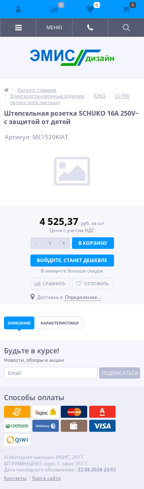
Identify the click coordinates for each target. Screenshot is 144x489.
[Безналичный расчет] (17, 440)
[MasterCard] (45, 412)
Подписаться (120, 373)
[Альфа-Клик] (45, 426)
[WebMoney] (74, 412)
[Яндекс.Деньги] (102, 412)
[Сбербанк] (74, 426)
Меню (54, 27)
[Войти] (18, 9)
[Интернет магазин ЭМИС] (6, 89)
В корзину (92, 243)
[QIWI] (17, 426)
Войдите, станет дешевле (72, 260)
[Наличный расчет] (102, 426)
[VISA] (17, 412)
